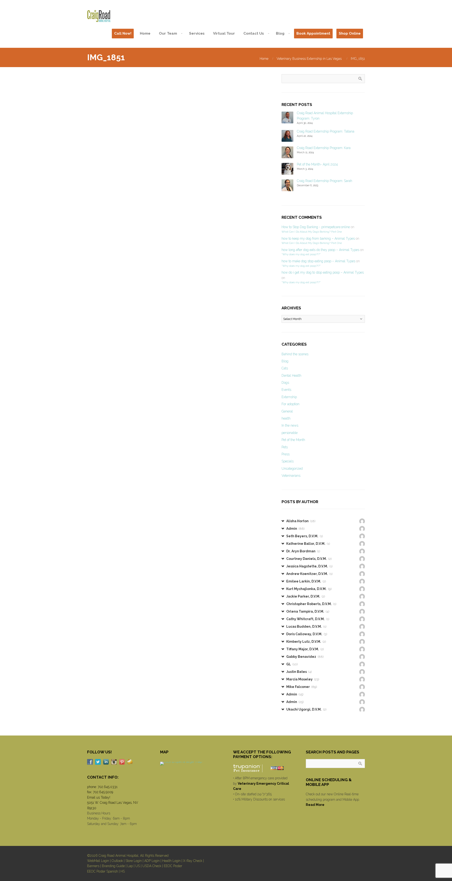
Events (286, 390)
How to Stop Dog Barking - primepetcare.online (316, 227)
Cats (285, 368)
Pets (285, 447)
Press (286, 454)
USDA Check (151, 866)
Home (264, 59)
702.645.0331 (107, 787)
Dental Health (291, 375)
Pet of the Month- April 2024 (317, 164)
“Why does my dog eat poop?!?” (301, 254)
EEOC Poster (173, 866)
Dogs (285, 382)
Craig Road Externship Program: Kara (324, 148)
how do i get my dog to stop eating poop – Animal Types (323, 272)
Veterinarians (291, 475)
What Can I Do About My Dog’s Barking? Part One (312, 231)
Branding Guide (113, 866)
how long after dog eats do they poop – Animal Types (320, 250)
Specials (288, 461)
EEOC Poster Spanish (102, 871)
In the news (290, 425)
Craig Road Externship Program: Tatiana (325, 131)
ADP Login (152, 861)
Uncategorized (292, 468)
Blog (285, 361)
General (287, 411)
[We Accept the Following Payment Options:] (262, 768)
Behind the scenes (295, 354)
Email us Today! (98, 797)
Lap (130, 866)
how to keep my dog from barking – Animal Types (318, 238)
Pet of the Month (293, 440)
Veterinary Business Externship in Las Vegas (309, 59)
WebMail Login (98, 861)
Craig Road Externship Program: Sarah (324, 181)
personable (290, 433)
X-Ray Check (192, 861)
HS (123, 871)
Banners (93, 866)
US (137, 866)
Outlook (117, 861)
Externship (289, 397)
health (286, 418)
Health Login (171, 861)
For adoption (290, 404)
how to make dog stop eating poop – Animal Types (318, 261)
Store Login (133, 861)
